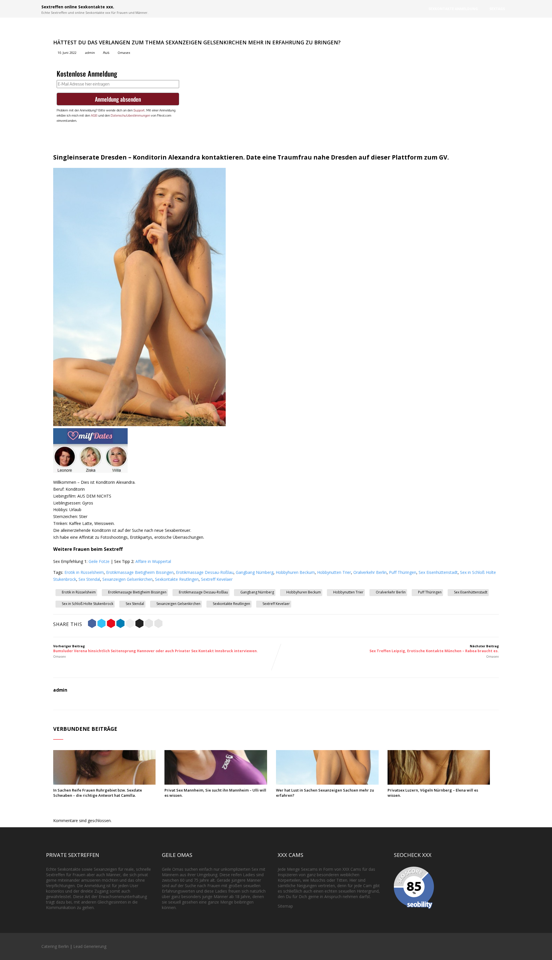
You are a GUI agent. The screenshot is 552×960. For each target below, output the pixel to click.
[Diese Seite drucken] (158, 624)
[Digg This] (139, 624)
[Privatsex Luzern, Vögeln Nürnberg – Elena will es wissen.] (439, 783)
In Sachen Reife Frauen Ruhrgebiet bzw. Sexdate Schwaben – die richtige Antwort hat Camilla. (97, 793)
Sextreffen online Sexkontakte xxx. (77, 7)
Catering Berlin (55, 946)
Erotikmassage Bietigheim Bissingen (140, 572)
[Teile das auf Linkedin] (120, 624)
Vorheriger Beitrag (155, 648)
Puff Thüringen (402, 572)
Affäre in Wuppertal (153, 561)
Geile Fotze (99, 561)
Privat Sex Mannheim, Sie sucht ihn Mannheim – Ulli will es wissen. (215, 793)
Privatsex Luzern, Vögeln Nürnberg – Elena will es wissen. (433, 793)
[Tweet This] (101, 624)
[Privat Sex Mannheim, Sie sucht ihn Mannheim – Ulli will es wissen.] (215, 783)
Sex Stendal (89, 579)
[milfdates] (90, 471)
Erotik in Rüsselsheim (84, 572)
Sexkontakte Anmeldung (453, 8)
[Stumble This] (130, 624)
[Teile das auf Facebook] (92, 624)
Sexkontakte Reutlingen (177, 579)
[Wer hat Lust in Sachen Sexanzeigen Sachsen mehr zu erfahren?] (327, 783)
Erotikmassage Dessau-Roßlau (204, 572)
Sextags (497, 8)
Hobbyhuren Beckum (295, 572)
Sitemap (285, 906)
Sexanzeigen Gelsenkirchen (127, 579)
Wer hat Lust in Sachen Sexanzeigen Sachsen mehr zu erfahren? (325, 793)
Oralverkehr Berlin (370, 572)
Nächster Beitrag (434, 648)
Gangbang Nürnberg (254, 572)
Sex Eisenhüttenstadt (438, 572)
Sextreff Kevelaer (217, 579)
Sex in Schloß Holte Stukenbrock (87, 603)
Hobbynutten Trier (334, 572)
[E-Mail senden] (149, 624)
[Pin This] (111, 624)
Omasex (124, 52)
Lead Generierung (89, 946)
